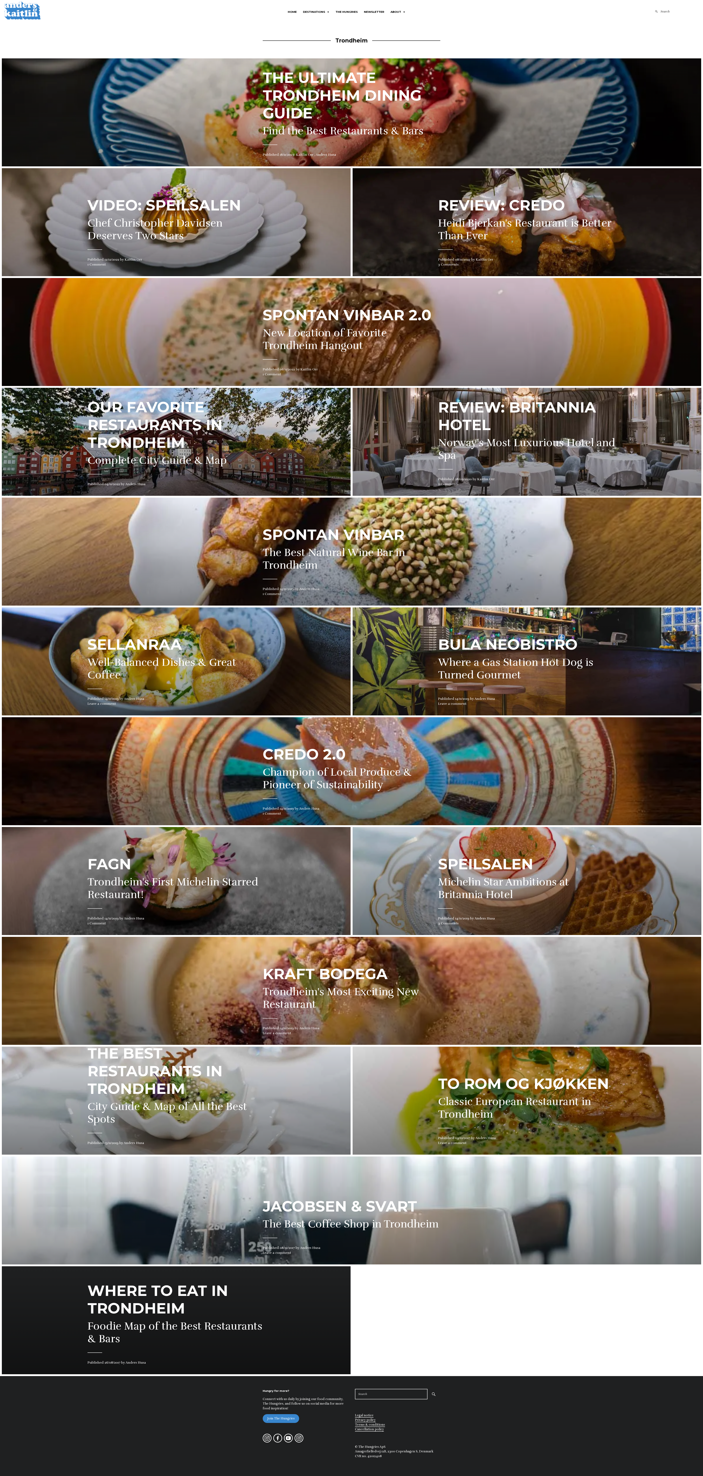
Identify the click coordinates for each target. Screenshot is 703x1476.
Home (292, 12)
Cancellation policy (369, 1429)
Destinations (316, 12)
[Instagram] (267, 1441)
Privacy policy (365, 1420)
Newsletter (374, 12)
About (397, 12)
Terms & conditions (370, 1425)
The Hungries (347, 12)
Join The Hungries (281, 1418)
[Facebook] (277, 1441)
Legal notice (364, 1415)
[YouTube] (288, 1441)
